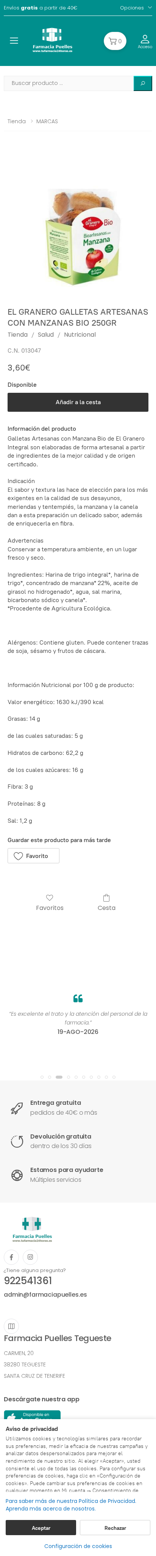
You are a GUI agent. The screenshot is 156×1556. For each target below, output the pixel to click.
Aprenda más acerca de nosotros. (51, 1508)
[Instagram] (30, 1257)
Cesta (106, 907)
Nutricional (80, 334)
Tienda (17, 121)
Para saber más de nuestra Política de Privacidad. (71, 1501)
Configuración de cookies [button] (78, 1546)
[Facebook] (11, 1257)
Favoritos (50, 907)
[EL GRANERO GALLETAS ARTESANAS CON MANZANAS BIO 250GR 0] (78, 225)
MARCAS (47, 121)
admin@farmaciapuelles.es (45, 1294)
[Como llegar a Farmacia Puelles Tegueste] (11, 1326)
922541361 (28, 1281)
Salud (46, 334)
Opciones (132, 7)
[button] (115, 41)
